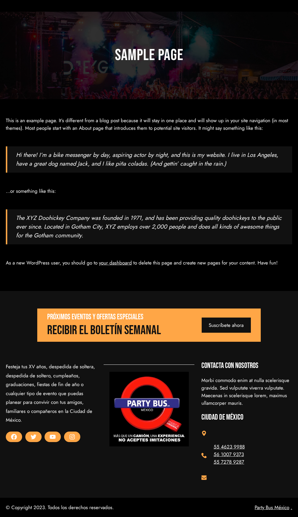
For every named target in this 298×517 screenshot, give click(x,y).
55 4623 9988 (229, 446)
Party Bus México (272, 507)
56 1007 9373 (229, 454)
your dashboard (115, 262)
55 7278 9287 (229, 461)
